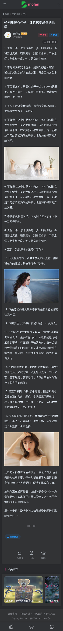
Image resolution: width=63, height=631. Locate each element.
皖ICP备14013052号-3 (40, 618)
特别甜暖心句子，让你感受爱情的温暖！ (29, 24)
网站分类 (38, 613)
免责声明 (25, 613)
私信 (55, 35)
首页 (6, 14)
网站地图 (50, 613)
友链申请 (12, 613)
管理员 (16, 33)
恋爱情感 (16, 14)
